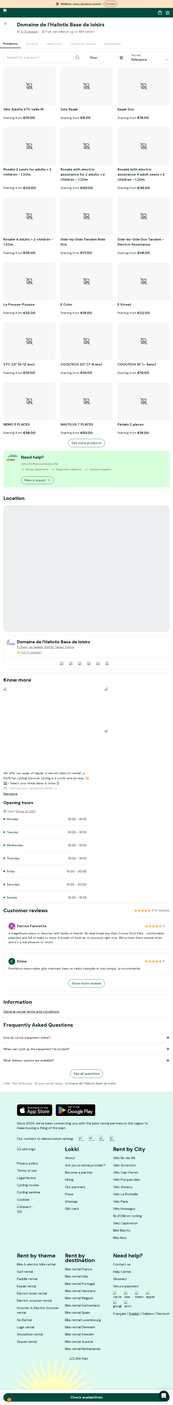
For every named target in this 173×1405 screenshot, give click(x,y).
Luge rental (25, 1327)
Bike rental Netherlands (82, 1349)
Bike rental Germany (80, 1291)
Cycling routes (28, 1185)
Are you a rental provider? (85, 1165)
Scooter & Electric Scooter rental (38, 1310)
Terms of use (27, 1170)
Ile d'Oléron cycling (127, 1216)
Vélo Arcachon (124, 1165)
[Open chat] (164, 1396)
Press (69, 1194)
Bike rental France (78, 1269)
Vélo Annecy (122, 1187)
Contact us (122, 1264)
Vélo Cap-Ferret (125, 1172)
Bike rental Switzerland (82, 1305)
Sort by (136, 55)
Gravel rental (27, 1341)
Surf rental (25, 1271)
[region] (86, 568)
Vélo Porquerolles (126, 1179)
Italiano (148, 1313)
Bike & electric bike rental (36, 1264)
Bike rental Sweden (79, 1334)
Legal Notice (26, 1178)
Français (119, 1313)
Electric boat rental (32, 1293)
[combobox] (149, 57)
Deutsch (163, 1313)
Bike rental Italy (76, 1276)
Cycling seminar (29, 1192)
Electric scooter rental (34, 1300)
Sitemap (71, 1201)
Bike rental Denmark (80, 1327)
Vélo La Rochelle (125, 1194)
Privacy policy (27, 1163)
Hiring (69, 1179)
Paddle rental (27, 1279)
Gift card (72, 1208)
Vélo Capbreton (125, 1223)
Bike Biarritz (122, 1230)
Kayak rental (26, 1286)
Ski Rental (24, 1320)
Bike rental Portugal (80, 1283)
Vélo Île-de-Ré (124, 1158)
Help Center (122, 1271)
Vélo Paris (120, 1201)
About (70, 1158)
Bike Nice (119, 1238)
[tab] (10, 44)
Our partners (75, 1187)
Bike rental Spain (77, 1312)
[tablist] (62, 44)
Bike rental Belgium (79, 1298)
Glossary (120, 1279)
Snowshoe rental (30, 1334)
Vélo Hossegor (124, 1208)
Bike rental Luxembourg (83, 1320)
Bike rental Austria (79, 1341)
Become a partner (79, 1172)
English (134, 1313)
